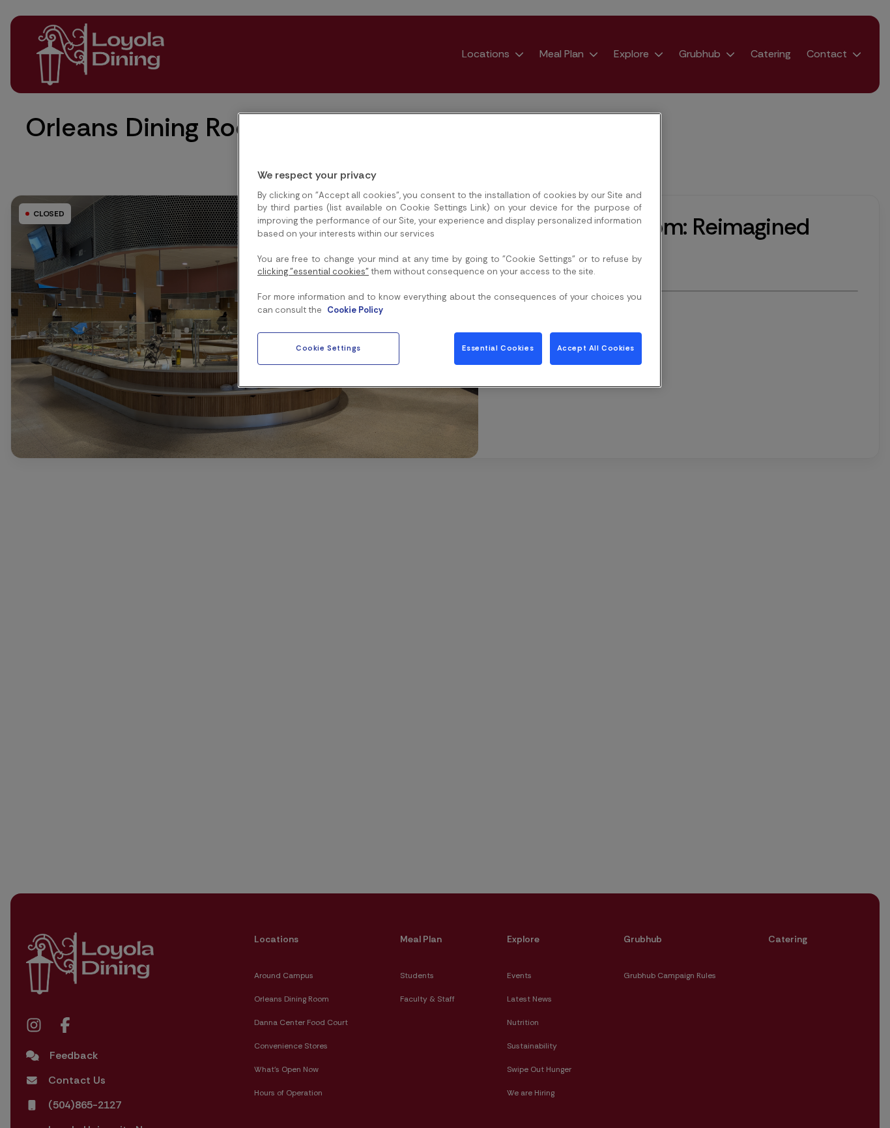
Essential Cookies (498, 348)
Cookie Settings (328, 348)
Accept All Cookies (596, 348)
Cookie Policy (355, 309)
